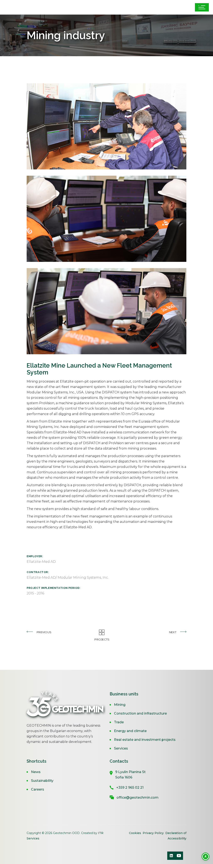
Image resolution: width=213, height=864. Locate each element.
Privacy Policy (153, 833)
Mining (119, 705)
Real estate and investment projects (145, 740)
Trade (119, 722)
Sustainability (42, 781)
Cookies (135, 833)
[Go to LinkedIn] (171, 856)
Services (121, 748)
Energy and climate (130, 731)
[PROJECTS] (106, 632)
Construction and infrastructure (140, 713)
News (36, 772)
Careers (37, 789)
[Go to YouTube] (179, 856)
